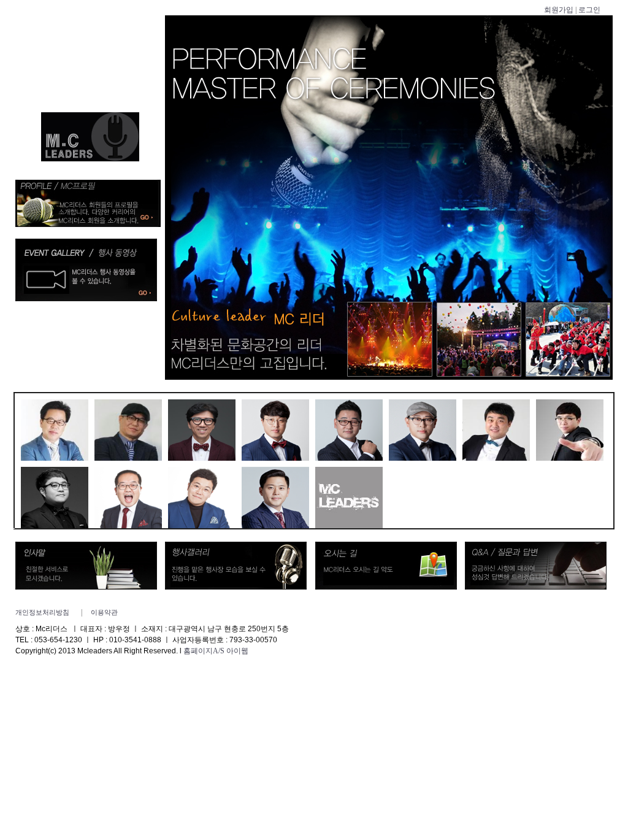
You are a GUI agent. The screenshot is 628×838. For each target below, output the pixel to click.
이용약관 (104, 612)
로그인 (589, 10)
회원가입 (558, 10)
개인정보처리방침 (42, 612)
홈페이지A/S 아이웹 (215, 651)
